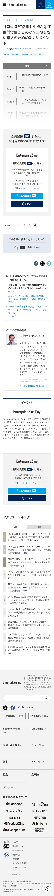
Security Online (11, 728)
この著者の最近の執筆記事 (32, 385)
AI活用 (6, 54)
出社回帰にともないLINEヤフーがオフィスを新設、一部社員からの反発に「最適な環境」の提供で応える (29, 637)
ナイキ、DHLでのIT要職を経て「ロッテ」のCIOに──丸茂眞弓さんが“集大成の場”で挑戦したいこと (29, 612)
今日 (15, 527)
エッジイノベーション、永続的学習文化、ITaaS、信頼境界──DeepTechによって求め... (28, 298)
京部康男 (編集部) (21, 48)
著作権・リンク (18, 846)
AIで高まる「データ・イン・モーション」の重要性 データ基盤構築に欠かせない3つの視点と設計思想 (29, 549)
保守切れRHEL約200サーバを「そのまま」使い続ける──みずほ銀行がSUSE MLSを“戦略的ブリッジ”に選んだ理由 (29, 537)
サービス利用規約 (19, 863)
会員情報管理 (17, 850)
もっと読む (11, 315)
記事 (5, 761)
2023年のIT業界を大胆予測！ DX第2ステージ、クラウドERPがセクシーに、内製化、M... (27, 309)
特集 (5, 774)
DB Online (37, 728)
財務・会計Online (12, 745)
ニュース (36, 745)
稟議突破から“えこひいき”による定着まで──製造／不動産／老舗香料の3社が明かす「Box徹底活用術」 (29, 625)
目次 (27, 65)
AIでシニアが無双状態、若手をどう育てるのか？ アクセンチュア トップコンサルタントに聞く (29, 574)
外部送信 (16, 874)
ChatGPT (15, 54)
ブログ (6, 787)
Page (10, 76)
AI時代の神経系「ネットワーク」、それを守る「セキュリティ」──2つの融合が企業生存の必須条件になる (29, 562)
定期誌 (35, 774)
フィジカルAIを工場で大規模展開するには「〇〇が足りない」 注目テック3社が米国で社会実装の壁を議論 (29, 599)
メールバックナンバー (28, 188)
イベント (36, 761)
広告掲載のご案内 (39, 716)
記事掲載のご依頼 (14, 716)
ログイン (28, 204)
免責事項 (16, 854)
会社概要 (16, 858)
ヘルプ (15, 842)
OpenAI (25, 54)
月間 (39, 527)
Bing (40, 54)
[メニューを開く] (4, 4)
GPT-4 (33, 54)
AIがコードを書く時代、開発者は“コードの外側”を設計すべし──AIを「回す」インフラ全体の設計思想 (29, 587)
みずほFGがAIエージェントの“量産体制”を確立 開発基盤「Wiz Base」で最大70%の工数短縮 (29, 650)
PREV (9, 225)
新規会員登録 (28, 195)
